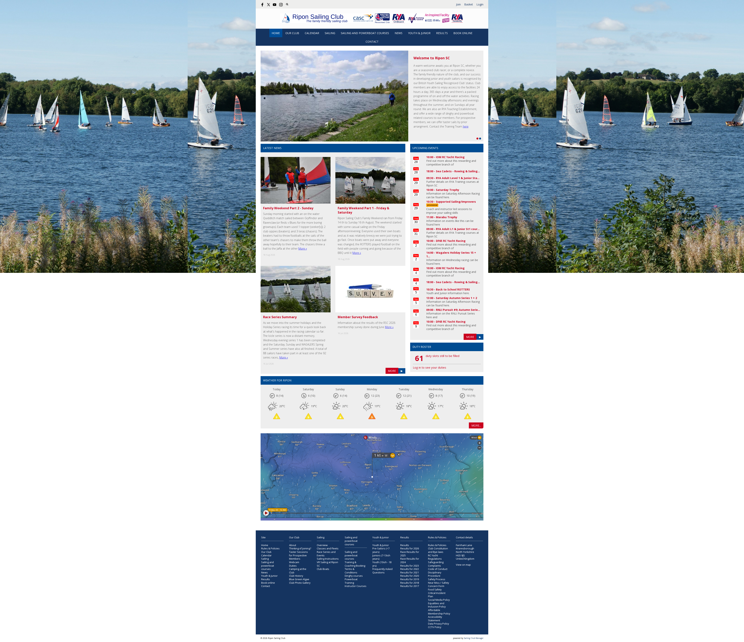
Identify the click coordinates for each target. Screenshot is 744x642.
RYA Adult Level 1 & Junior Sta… (458, 178)
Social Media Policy (439, 599)
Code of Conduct (437, 569)
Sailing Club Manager (473, 638)
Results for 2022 (409, 569)
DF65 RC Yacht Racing (451, 241)
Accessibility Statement (435, 618)
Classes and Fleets (327, 548)
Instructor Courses (355, 586)
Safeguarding (435, 562)
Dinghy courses (354, 575)
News (398, 33)
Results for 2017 (409, 586)
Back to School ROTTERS (453, 289)
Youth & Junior (419, 33)
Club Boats (323, 569)
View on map (463, 564)
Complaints (434, 565)
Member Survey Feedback (358, 317)
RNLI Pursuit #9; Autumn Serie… (458, 310)
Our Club (292, 33)
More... (476, 425)
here (465, 126)
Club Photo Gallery (299, 582)
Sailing (330, 33)
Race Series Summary (280, 317)
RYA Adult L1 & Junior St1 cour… (458, 229)
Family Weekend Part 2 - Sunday (288, 208)
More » (302, 248)
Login (479, 4)
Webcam (294, 562)
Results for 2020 (409, 575)
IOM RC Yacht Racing (450, 157)
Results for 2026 (409, 548)
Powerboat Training (351, 581)
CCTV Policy (434, 627)
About (292, 545)
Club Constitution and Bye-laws (438, 550)
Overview (322, 545)
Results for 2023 (409, 565)
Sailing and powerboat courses (365, 33)
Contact (372, 41)
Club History (296, 575)
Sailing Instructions (328, 558)
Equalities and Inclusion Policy (437, 605)
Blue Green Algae (299, 579)
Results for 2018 (409, 582)
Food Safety (435, 589)
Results (442, 33)
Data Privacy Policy (438, 623)
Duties (293, 565)
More (392, 371)
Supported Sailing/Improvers (456, 201)
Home (276, 33)
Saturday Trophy (447, 190)
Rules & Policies (270, 548)
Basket (468, 4)
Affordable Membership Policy (439, 611)
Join (458, 4)
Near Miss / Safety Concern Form (438, 584)
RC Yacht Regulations (435, 557)
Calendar (312, 33)
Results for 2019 (409, 579)
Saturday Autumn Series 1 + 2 (456, 298)
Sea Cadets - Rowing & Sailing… (458, 171)
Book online (462, 33)
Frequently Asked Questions (382, 570)
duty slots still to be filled (442, 356)
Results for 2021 (409, 572)
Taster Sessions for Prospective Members (298, 555)
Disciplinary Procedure (434, 574)
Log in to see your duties (429, 367)
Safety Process (436, 579)
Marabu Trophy (446, 217)
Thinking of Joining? (300, 548)
